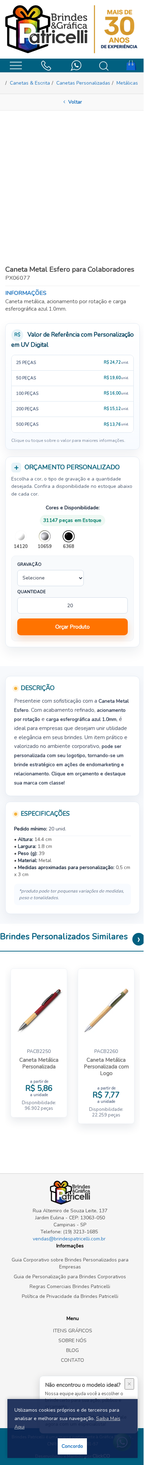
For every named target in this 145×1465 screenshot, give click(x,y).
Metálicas (127, 83)
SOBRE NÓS (72, 1340)
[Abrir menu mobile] (16, 65)
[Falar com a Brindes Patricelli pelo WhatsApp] (76, 65)
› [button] (138, 939)
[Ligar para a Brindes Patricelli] (45, 64)
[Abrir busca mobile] (103, 66)
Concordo (72, 1446)
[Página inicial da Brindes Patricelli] (72, 29)
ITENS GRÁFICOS (72, 1330)
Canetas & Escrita (30, 83)
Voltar (74, 102)
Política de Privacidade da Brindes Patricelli (70, 1296)
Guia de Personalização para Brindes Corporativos (70, 1276)
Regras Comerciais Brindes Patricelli (70, 1286)
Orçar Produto (72, 627)
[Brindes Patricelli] (70, 1193)
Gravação (29, 564)
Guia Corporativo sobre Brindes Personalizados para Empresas (70, 1263)
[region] (72, 394)
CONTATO (72, 1360)
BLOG (72, 1350)
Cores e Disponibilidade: (73, 507)
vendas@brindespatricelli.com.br (69, 1238)
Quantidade (31, 592)
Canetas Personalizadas (83, 83)
